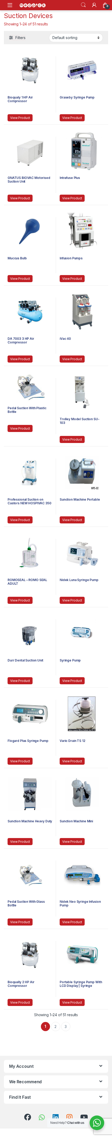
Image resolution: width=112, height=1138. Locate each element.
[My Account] (94, 5)
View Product (20, 118)
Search (83, 5)
